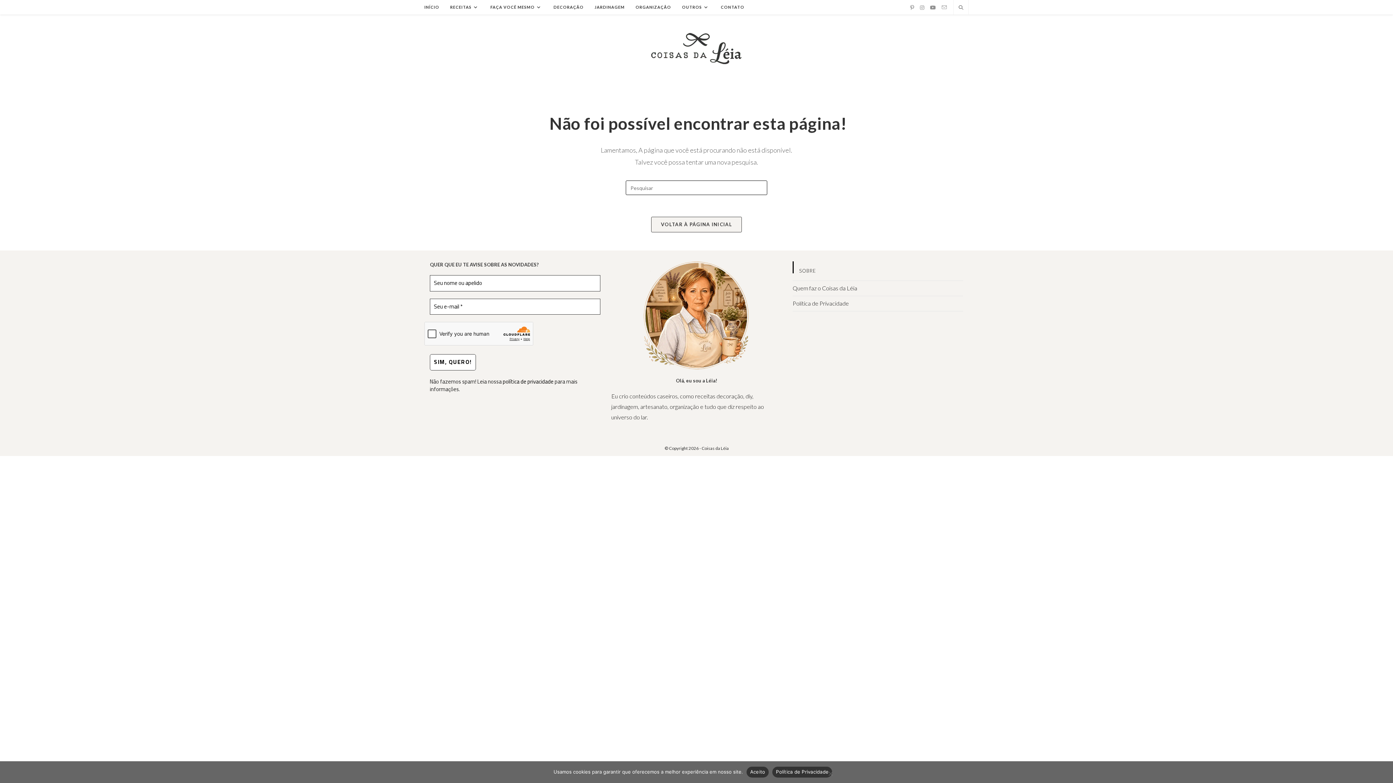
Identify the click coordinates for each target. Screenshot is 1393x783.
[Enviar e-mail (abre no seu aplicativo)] (944, 7)
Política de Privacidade (821, 303)
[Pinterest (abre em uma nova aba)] (912, 7)
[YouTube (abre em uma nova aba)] (933, 7)
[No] (830, 773)
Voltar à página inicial (696, 224)
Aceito (757, 772)
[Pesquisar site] (961, 8)
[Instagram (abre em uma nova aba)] (922, 7)
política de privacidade (528, 381)
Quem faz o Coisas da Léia (825, 288)
